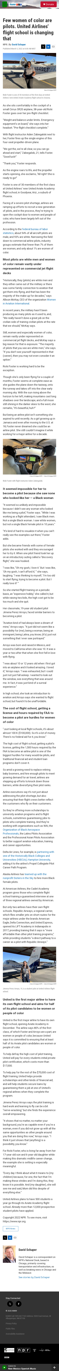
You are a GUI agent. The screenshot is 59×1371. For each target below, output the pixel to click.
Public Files (10, 1329)
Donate (50, 4)
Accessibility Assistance (15, 1334)
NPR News (10, 1228)
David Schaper (19, 44)
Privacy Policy (11, 1323)
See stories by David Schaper (34, 1277)
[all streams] (55, 1367)
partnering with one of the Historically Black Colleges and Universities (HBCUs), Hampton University (28, 855)
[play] (4, 1367)
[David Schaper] (9, 1254)
